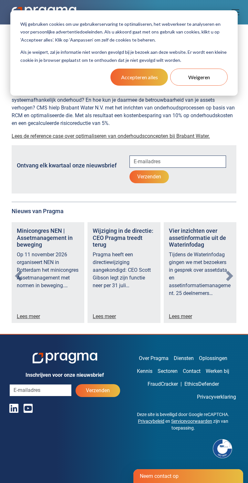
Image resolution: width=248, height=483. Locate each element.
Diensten (184, 358)
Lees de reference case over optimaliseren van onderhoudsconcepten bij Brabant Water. (111, 136)
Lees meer (28, 316)
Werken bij (217, 371)
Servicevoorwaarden (191, 421)
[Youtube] (28, 408)
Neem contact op (159, 476)
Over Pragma (154, 358)
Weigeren (199, 77)
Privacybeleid (151, 421)
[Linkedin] (14, 408)
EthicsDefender (201, 384)
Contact (192, 371)
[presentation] (18, 276)
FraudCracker (163, 384)
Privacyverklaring (216, 397)
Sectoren (168, 371)
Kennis (144, 371)
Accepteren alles (139, 77)
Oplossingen (213, 358)
